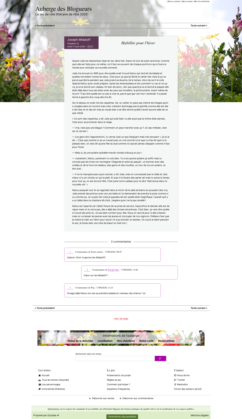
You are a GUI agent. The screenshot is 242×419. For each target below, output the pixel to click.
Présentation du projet (119, 375)
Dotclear (51, 415)
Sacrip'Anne (113, 269)
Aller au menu (187, 1)
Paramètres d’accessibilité (122, 416)
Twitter (181, 380)
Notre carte (146, 340)
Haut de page (121, 318)
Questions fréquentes (118, 389)
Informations (53, 408)
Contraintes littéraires (53, 389)
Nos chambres (126, 340)
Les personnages (51, 384)
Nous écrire (183, 375)
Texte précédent (45, 25)
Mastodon (182, 384)
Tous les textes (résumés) (55, 380)
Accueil (45, 375)
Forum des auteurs (188, 389)
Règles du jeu (114, 380)
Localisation (105, 340)
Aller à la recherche (201, 1)
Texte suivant (199, 25)
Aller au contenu (173, 1)
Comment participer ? (118, 384)
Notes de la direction (80, 340)
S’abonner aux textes (103, 398)
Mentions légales (200, 415)
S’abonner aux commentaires (137, 398)
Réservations (166, 340)
